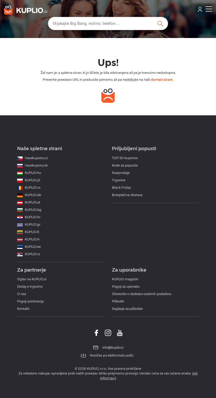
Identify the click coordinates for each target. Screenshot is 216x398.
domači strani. (162, 80)
